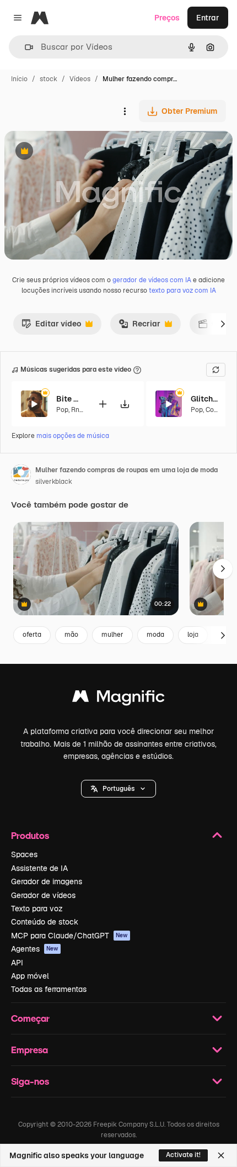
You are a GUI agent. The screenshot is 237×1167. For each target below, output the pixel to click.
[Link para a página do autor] (21, 476)
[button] (118, 789)
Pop (62, 409)
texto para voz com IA (182, 290)
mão (71, 634)
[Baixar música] (124, 404)
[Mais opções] (125, 111)
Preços (167, 18)
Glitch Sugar (204, 399)
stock (48, 79)
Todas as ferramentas (49, 989)
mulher (112, 634)
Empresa (29, 1049)
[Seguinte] (223, 323)
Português (118, 788)
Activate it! (183, 1154)
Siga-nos (30, 1081)
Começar (30, 1018)
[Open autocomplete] (24, 47)
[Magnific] (118, 698)
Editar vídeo (51, 326)
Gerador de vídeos (43, 895)
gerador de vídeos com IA (151, 280)
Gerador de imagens (46, 881)
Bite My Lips (70, 399)
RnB (77, 409)
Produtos (30, 835)
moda (155, 634)
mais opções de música (72, 435)
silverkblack (53, 481)
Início (19, 79)
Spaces (24, 854)
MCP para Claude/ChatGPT (69, 936)
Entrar (207, 18)
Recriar (139, 326)
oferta (32, 634)
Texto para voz (37, 908)
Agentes (34, 949)
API (17, 963)
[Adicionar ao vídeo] (102, 404)
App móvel (30, 976)
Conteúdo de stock (44, 922)
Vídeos (79, 79)
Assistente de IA (39, 868)
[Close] (221, 1155)
